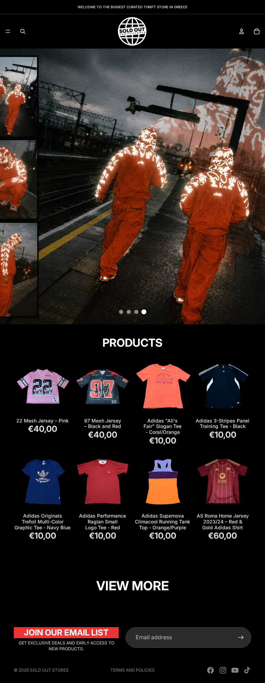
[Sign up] (241, 637)
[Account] (241, 31)
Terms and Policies (132, 670)
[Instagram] (223, 670)
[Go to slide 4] (143, 311)
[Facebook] (210, 670)
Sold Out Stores (49, 670)
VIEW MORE (132, 585)
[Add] (60, 404)
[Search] (22, 31)
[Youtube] (235, 670)
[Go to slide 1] (121, 312)
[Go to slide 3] (136, 312)
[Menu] (8, 31)
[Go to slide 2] (129, 312)
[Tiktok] (247, 670)
